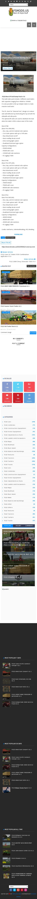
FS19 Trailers (9, 461)
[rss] (22, 1)
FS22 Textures (9, 511)
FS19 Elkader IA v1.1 (12, 577)
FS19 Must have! (10, 448)
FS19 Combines (9, 425)
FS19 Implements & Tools (13, 435)
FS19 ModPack (9, 445)
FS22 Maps (8, 488)
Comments (29, 526)
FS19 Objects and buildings (14, 451)
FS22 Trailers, (16, 65)
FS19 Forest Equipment (12, 431)
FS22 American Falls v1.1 (21, 687)
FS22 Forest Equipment (12, 478)
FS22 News (8, 497)
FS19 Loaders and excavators (15, 438)
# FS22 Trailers (10, 237)
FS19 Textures (9, 455)
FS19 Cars (7, 422)
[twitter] (9, 1)
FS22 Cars (7, 468)
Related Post (6, 266)
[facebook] (6, 1)
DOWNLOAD (18, 234)
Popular (7, 526)
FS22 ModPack (9, 491)
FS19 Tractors (9, 458)
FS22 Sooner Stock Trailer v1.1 (11, 306)
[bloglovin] (17, 1)
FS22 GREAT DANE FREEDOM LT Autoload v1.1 (15, 286)
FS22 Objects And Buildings (14, 501)
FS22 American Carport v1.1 (22, 671)
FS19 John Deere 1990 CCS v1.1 (23, 850)
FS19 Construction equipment (15, 428)
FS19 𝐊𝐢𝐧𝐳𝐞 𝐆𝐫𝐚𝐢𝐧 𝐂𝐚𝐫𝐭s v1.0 (21, 788)
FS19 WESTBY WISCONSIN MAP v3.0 (18, 554)
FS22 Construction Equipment (15, 474)
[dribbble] (20, 1)
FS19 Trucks (8, 464)
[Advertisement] (19, 39)
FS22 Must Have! (10, 494)
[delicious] (31, 1)
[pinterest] (14, 1)
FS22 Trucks (8, 520)
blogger (33, 333)
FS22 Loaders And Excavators (14, 484)
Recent (18, 526)
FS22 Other (8, 504)
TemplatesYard (16, 894)
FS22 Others (8, 507)
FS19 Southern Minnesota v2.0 (23, 866)
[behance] (25, 1)
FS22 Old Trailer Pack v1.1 (9, 326)
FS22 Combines (9, 471)
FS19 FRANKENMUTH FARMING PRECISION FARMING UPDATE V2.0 (22, 875)
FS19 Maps (8, 441)
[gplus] (11, 1)
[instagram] (28, 1)
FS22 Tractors (9, 514)
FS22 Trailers (5, 272)
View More (32, 266)
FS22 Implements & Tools (13, 481)
